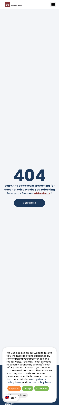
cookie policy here (39, 382)
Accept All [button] (41, 388)
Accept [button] (27, 388)
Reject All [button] (14, 388)
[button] (53, 4)
